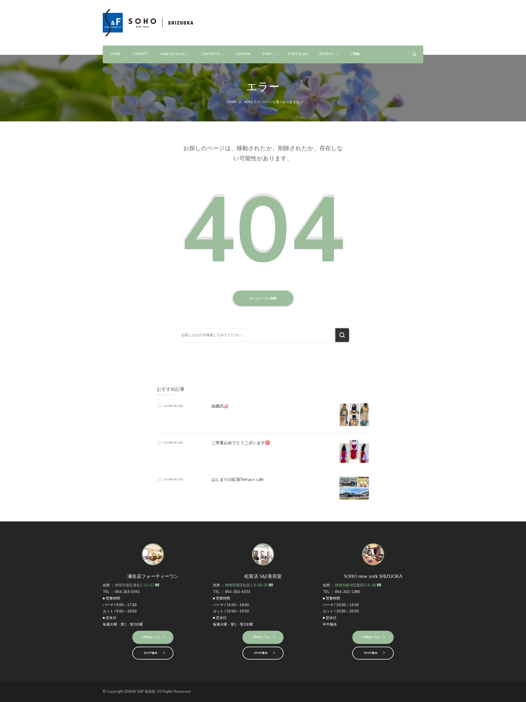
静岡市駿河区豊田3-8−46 (356, 585)
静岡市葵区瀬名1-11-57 (135, 585)
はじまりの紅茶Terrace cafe (237, 479)
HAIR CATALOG (173, 54)
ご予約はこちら (150, 637)
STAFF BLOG (297, 54)
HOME (116, 54)
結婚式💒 (220, 406)
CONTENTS (210, 54)
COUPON (243, 54)
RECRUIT (326, 54)
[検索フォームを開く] (414, 54)
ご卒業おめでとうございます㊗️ (240, 442)
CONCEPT (140, 54)
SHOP (266, 54)
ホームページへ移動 (263, 298)
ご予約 (355, 54)
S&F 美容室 (146, 691)
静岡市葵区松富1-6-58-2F (247, 585)
